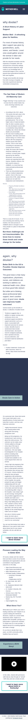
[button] (14, 664)
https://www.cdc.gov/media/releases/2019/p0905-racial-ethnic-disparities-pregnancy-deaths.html (17, 203)
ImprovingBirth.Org (11, 601)
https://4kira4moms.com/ (13, 571)
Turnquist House (17, 718)
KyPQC (19, 579)
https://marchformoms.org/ (14, 567)
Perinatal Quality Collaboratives (15, 573)
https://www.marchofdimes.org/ (15, 569)
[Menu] (24, 9)
